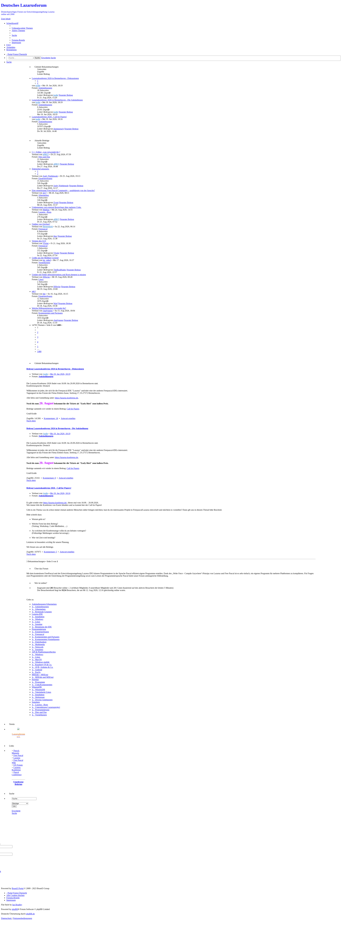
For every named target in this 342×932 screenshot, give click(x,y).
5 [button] (37, 347)
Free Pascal (18, 755)
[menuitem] (22, 28)
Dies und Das (44, 157)
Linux (41, 279)
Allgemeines (43, 195)
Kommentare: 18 (51, 418)
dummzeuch (58, 129)
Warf (55, 303)
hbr (44, 294)
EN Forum (18, 765)
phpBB (15, 909)
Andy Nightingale (50, 176)
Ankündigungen (45, 88)
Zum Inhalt (5, 19)
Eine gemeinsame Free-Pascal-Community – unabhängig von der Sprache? (63, 190)
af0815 (46, 154)
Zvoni (56, 202)
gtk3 (34, 291)
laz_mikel (47, 260)
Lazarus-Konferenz (16, 768)
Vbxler (46, 243)
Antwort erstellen (68, 418)
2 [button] (37, 332)
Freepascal (42, 229)
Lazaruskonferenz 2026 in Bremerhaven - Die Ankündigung (57, 100)
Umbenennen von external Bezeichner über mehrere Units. (56, 207)
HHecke (46, 277)
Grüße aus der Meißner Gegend (45, 258)
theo (55, 236)
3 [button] (37, 337)
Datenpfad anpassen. (40, 169)
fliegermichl (48, 226)
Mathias (46, 210)
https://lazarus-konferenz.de (66, 398)
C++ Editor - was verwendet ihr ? (46, 152)
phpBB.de (30, 914)
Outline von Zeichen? (41, 224)
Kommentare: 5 (50, 552)
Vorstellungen (44, 262)
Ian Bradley (17, 905)
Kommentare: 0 (49, 478)
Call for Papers (73, 409)
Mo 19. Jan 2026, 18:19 (60, 374)
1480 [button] (39, 351)
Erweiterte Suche (16, 812)
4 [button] (37, 342)
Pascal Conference (17, 773)
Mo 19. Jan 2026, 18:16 (60, 493)
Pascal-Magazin (16, 751)
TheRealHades (59, 270)
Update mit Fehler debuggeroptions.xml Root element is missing (59, 274)
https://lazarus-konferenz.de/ (55, 503)
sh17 (45, 193)
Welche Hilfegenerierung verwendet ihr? (49, 308)
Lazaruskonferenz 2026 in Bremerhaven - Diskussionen (55, 78)
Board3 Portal (18, 888)
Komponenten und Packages (50, 313)
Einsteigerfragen (45, 178)
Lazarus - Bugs (44, 212)
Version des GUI (39, 241)
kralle (38, 85)
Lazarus (16, 758)
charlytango (48, 311)
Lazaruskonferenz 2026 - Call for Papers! (49, 117)
